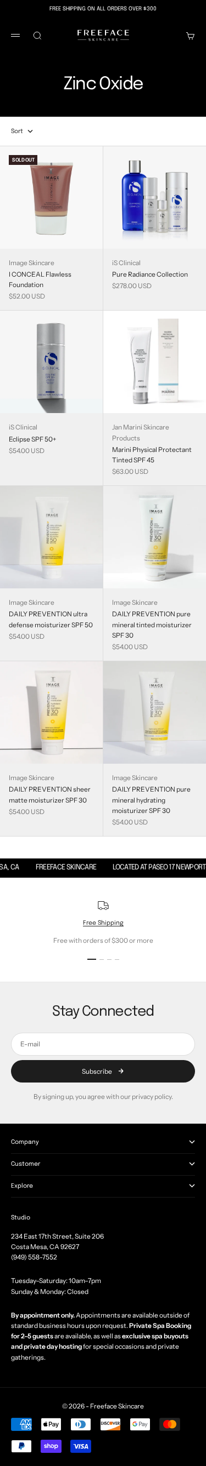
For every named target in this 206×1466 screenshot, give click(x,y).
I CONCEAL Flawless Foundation (40, 279)
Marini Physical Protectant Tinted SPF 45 (152, 454)
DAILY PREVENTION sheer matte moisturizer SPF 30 (50, 794)
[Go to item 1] (91, 959)
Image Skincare (31, 263)
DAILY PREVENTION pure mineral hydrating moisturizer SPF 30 (151, 799)
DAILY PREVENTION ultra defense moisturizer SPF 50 (51, 619)
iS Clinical (126, 263)
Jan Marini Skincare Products (140, 432)
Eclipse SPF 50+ (32, 439)
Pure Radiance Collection (150, 274)
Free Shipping (103, 923)
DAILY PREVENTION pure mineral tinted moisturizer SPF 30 (152, 624)
